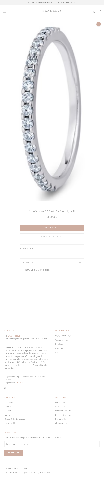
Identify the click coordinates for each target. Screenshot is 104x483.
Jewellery (59, 344)
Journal (7, 415)
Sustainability (10, 423)
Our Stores (60, 402)
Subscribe (13, 453)
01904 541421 (14, 336)
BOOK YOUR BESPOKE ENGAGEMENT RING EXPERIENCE (52, 3)
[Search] (94, 11)
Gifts (57, 352)
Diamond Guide (62, 419)
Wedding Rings (61, 340)
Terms (16, 468)
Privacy (9, 468)
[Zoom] (98, 24)
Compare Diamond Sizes (37, 270)
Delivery (28, 262)
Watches (59, 348)
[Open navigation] (4, 12)
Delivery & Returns (63, 415)
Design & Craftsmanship (14, 419)
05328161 (20, 383)
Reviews (8, 411)
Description (26, 248)
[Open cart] (100, 11)
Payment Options (63, 411)
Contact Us (60, 406)
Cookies (24, 468)
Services (8, 406)
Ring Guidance (61, 423)
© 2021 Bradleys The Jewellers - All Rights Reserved (28, 472)
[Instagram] (5, 388)
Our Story (8, 402)
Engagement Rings (63, 336)
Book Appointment (52, 236)
